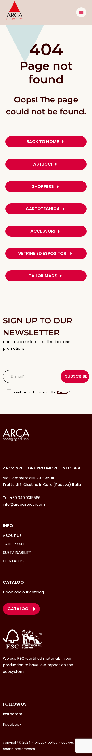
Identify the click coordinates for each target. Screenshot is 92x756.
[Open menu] (81, 12)
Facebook (12, 724)
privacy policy (45, 742)
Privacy (62, 392)
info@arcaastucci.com (24, 504)
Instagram (12, 714)
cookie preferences (19, 749)
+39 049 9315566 (25, 497)
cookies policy (72, 742)
